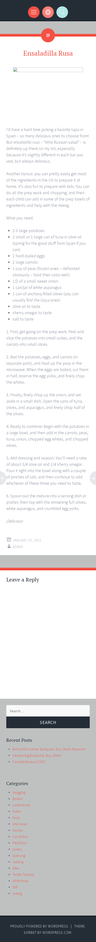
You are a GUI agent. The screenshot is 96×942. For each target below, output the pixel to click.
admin (18, 547)
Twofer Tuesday (23, 874)
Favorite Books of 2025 (29, 762)
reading (18, 862)
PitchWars (20, 843)
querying (19, 855)
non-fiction (20, 836)
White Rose (20, 881)
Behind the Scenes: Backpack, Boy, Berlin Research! (49, 749)
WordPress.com (57, 932)
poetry (17, 849)
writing (17, 893)
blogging (19, 792)
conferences (21, 805)
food (16, 817)
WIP (15, 887)
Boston (18, 799)
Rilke (16, 868)
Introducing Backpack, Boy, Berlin (37, 755)
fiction (17, 811)
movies (18, 830)
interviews (20, 824)
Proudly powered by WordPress (39, 926)
